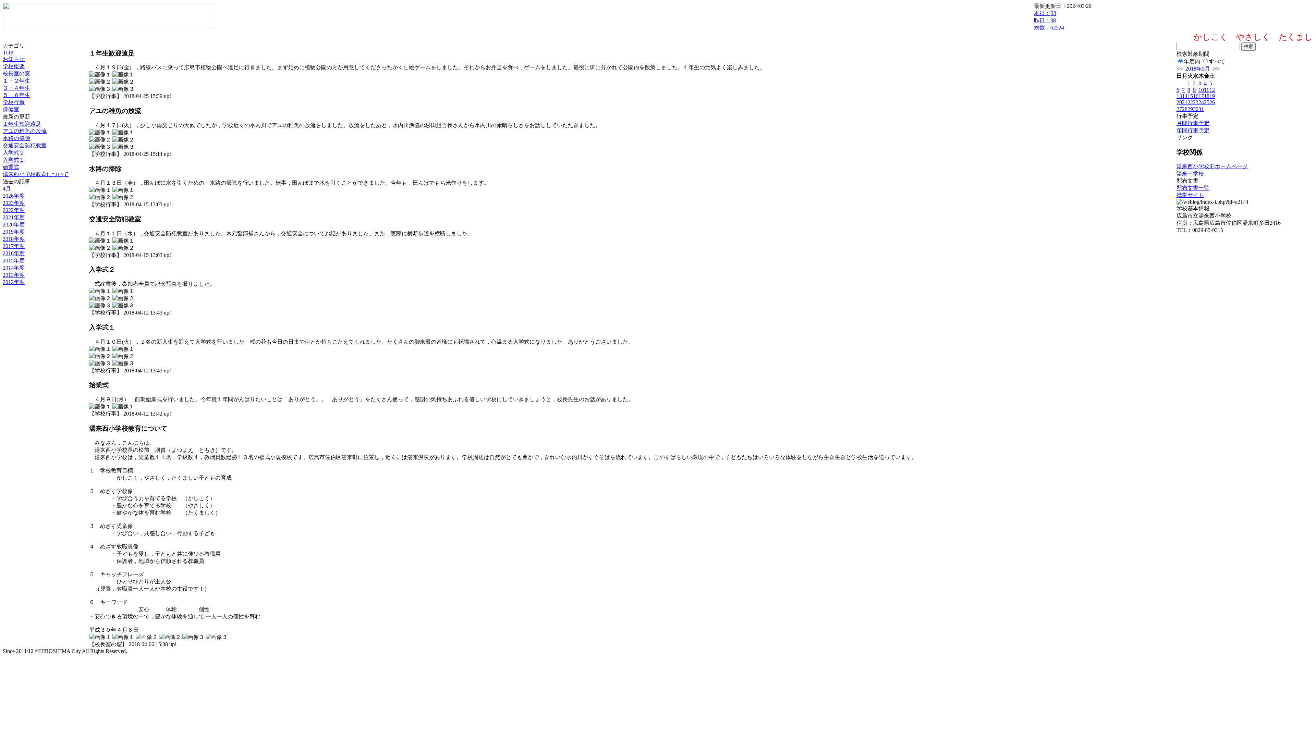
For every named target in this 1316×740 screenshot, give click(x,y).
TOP (8, 53)
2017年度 (14, 246)
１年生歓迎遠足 (22, 124)
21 (1184, 102)
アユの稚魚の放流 (25, 131)
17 (1201, 96)
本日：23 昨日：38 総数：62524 (1049, 20)
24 (1201, 102)
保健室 (11, 109)
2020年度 (14, 224)
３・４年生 (16, 88)
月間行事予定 (1193, 123)
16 (1195, 96)
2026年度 (14, 196)
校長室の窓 (16, 73)
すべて (1217, 61)
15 (1190, 96)
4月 (7, 189)
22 (1190, 102)
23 (1195, 102)
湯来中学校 (1190, 173)
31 (1201, 109)
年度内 (1192, 61)
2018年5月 (1197, 69)
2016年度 (14, 253)
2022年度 (14, 210)
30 (1195, 109)
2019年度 (14, 232)
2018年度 (14, 239)
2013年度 (14, 275)
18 (1206, 96)
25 (1206, 102)
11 (1206, 90)
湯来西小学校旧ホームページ (1212, 166)
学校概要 (14, 66)
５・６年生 (16, 95)
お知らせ (14, 59)
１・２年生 (16, 81)
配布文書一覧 (1193, 188)
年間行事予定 (1193, 130)
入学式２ (14, 153)
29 (1190, 109)
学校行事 (14, 102)
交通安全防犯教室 (25, 145)
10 (1201, 90)
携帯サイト (1190, 195)
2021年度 (14, 217)
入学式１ (14, 160)
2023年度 (14, 203)
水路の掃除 (16, 138)
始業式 (11, 167)
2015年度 (14, 260)
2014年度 (14, 268)
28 (1184, 109)
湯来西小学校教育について (36, 174)
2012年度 (14, 282)
